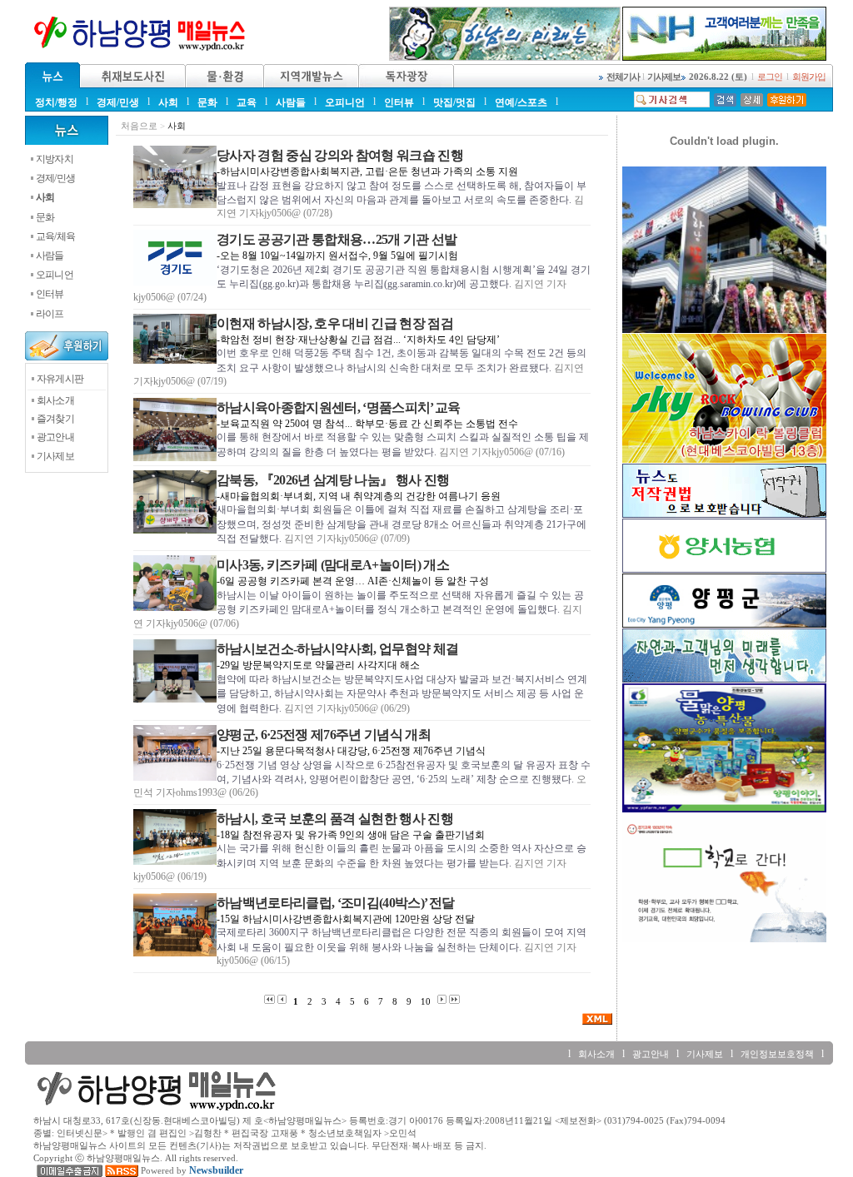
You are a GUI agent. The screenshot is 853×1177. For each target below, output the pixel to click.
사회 (168, 102)
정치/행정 (56, 102)
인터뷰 (399, 102)
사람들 (291, 102)
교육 (247, 102)
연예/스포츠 (521, 102)
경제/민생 (118, 102)
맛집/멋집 (454, 102)
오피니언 (345, 102)
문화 (207, 102)
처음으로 (139, 126)
